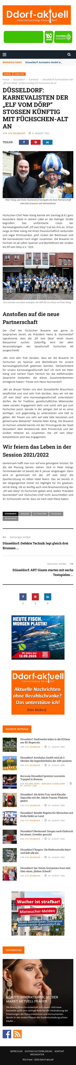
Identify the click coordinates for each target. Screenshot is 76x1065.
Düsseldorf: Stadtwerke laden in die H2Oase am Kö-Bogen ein (45, 740)
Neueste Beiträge (16, 729)
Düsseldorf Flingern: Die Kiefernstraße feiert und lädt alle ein (45, 851)
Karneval (7, 74)
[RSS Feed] (17, 1033)
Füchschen (56, 513)
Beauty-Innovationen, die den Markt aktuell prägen (32, 999)
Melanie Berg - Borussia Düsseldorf (45, 783)
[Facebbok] (7, 1033)
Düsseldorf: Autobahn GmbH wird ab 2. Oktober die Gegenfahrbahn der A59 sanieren (46, 759)
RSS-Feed (27, 1059)
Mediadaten (37, 1054)
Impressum (16, 1051)
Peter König (10, 518)
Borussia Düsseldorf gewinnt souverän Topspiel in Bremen (42, 777)
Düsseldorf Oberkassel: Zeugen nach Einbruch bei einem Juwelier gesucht (46, 832)
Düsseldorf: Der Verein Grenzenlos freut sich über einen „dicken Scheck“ (45, 869)
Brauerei (25, 513)
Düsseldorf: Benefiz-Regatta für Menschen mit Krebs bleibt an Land (46, 814)
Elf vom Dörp (40, 513)
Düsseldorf (19, 74)
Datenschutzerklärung (38, 1051)
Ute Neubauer (16, 133)
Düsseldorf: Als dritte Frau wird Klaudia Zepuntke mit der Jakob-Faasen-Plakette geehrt (44, 797)
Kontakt (59, 1051)
